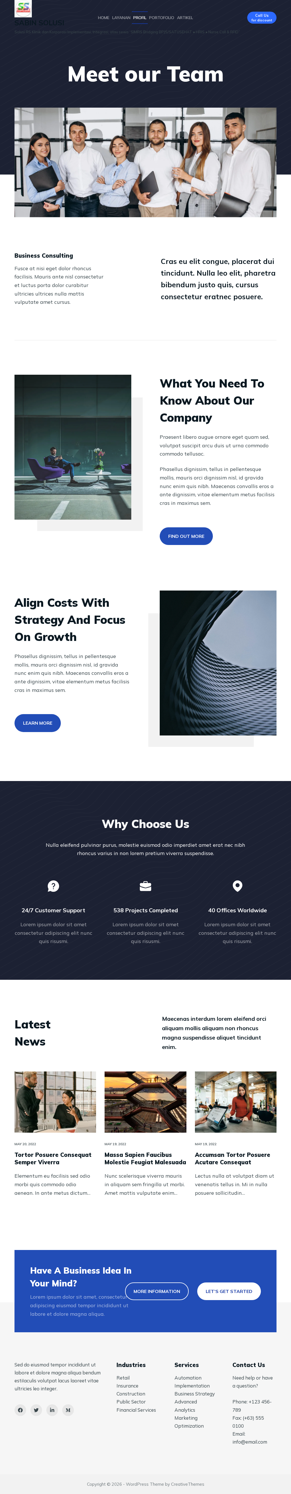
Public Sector (131, 1402)
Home (103, 17)
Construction (131, 1394)
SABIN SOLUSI (39, 22)
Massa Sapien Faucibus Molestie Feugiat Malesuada (145, 1158)
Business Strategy (194, 1394)
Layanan (121, 17)
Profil (139, 17)
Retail (123, 1378)
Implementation (192, 1386)
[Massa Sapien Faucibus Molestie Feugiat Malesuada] (145, 1102)
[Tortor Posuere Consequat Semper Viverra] (55, 1102)
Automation (187, 1378)
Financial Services (136, 1410)
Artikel (185, 17)
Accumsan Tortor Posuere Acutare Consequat (232, 1158)
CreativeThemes (187, 1484)
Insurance (127, 1386)
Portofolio (161, 17)
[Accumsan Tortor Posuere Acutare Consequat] (236, 1102)
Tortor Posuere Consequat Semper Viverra (53, 1158)
